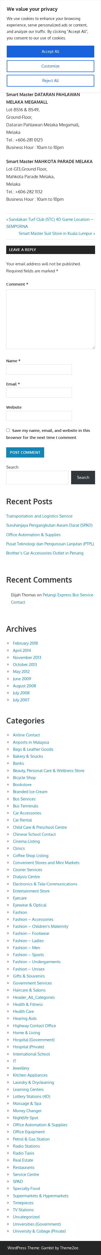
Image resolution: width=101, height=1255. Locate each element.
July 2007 (21, 699)
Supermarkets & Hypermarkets (40, 1195)
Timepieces (23, 1202)
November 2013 (27, 657)
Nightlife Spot (25, 1117)
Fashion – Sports (28, 954)
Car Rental (22, 820)
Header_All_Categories (34, 997)
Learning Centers (28, 1089)
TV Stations (23, 1209)
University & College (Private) (39, 1231)
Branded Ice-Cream (30, 791)
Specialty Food (26, 1188)
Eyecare (20, 898)
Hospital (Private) (28, 1046)
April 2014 (22, 650)
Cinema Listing (26, 841)
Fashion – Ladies (28, 940)
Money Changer (27, 1110)
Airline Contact (26, 735)
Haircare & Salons (29, 990)
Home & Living (26, 1032)
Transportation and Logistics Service (39, 516)
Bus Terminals (25, 806)
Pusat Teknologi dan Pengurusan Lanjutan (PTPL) (50, 543)
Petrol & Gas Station (31, 1139)
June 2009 (22, 678)
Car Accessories (27, 813)
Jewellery (21, 1068)
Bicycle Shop (24, 777)
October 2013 (25, 664)
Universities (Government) (37, 1224)
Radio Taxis (23, 1153)
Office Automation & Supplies (33, 534)
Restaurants (23, 1167)
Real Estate (23, 1160)
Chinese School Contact (34, 834)
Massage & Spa (27, 1103)
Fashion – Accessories (33, 919)
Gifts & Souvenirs (29, 976)
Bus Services (24, 798)
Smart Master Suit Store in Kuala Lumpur (55, 233)
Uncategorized (26, 1216)
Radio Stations (26, 1146)
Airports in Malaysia (31, 742)
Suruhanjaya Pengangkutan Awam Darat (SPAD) (49, 525)
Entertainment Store (31, 891)
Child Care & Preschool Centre (40, 827)
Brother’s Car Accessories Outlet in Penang (44, 553)
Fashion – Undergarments (37, 961)
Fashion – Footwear (31, 933)
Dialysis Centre (26, 876)
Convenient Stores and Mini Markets (46, 862)
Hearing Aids (25, 1018)
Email (13, 384)
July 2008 (21, 692)
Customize (50, 66)
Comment (17, 284)
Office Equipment (29, 1131)
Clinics (19, 848)
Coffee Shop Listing (30, 855)
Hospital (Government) (33, 1039)
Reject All (50, 80)
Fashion (20, 912)
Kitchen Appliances (30, 1075)
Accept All (50, 51)
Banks (18, 763)
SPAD (18, 1181)
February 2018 (25, 643)
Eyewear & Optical (29, 905)
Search (12, 467)
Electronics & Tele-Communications (45, 884)
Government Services (32, 983)
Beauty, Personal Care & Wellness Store (48, 770)
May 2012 (21, 671)
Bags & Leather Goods (33, 749)
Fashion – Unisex (29, 969)
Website (14, 407)
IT (14, 1061)
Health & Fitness (28, 1004)
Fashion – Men (26, 947)
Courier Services (27, 869)
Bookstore (22, 784)
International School (31, 1054)
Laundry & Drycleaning (33, 1082)
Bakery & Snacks (28, 756)
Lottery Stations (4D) (31, 1096)
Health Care (23, 1011)
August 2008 (24, 685)
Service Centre (26, 1174)
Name (13, 360)
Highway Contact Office (34, 1025)
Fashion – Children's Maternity (40, 926)
